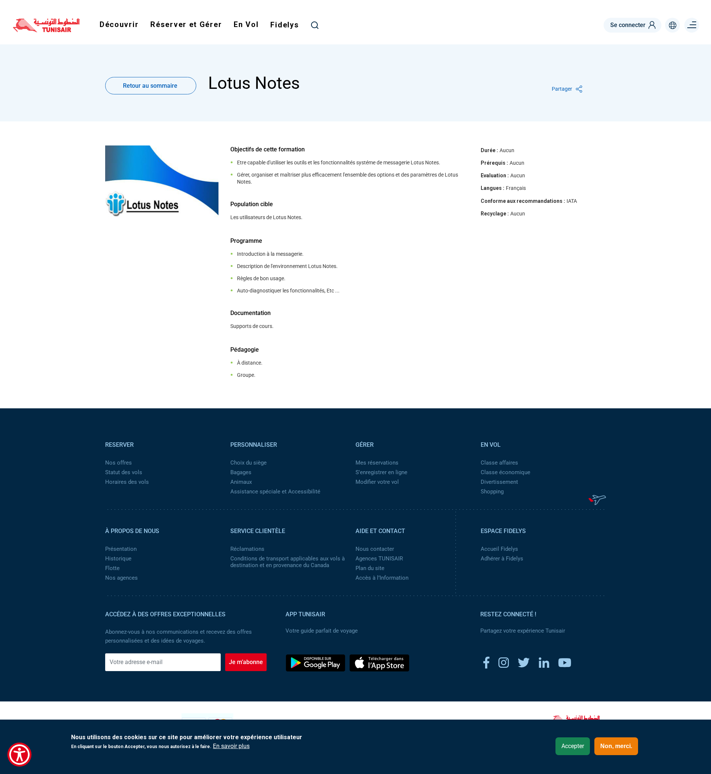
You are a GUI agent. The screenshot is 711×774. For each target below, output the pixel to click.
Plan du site (370, 568)
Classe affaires (499, 462)
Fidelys (284, 24)
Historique (118, 558)
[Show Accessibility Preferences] (19, 755)
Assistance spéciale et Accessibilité (275, 491)
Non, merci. (616, 746)
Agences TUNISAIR (379, 558)
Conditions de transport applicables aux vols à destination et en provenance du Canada (287, 562)
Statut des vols (123, 472)
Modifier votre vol (377, 482)
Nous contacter (375, 549)
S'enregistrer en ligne (381, 472)
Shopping (492, 491)
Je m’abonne (246, 662)
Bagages (240, 472)
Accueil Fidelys (499, 549)
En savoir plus (231, 746)
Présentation (121, 549)
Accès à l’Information (382, 577)
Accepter (572, 746)
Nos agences (121, 577)
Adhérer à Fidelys (502, 558)
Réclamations (247, 549)
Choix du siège (248, 462)
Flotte (112, 568)
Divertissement (499, 482)
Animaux (241, 482)
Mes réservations (377, 462)
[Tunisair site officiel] (46, 29)
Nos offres (118, 462)
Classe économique (505, 472)
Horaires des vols (127, 482)
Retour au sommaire (150, 85)
